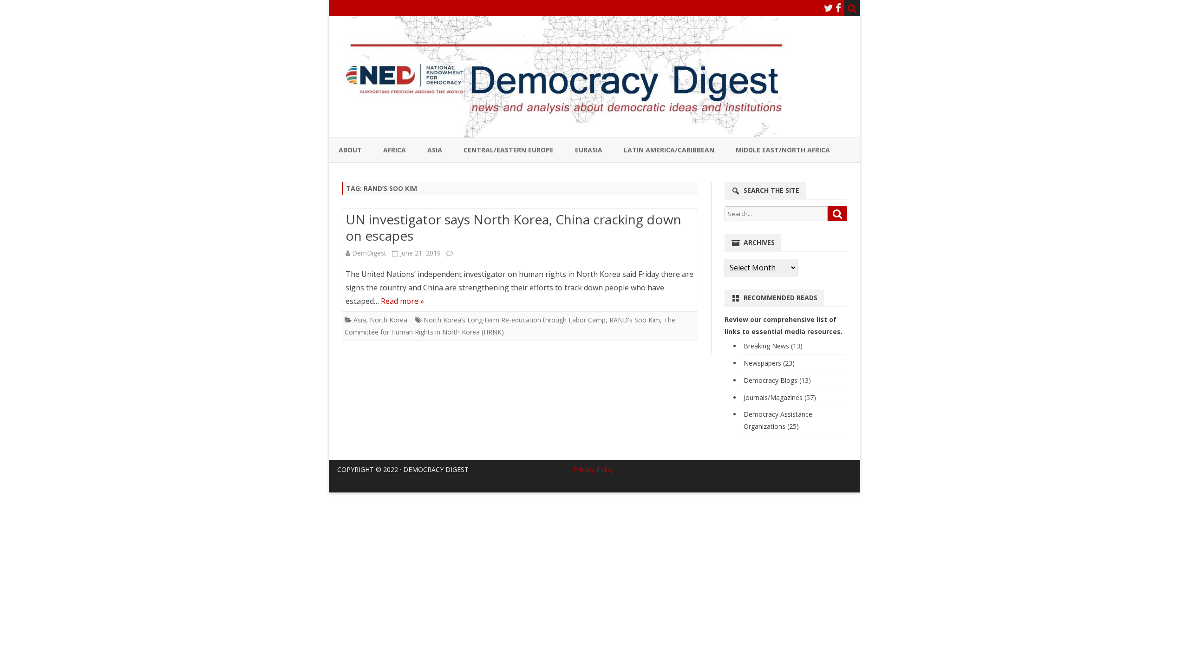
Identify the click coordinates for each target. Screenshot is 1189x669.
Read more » (402, 301)
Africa (394, 149)
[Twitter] (828, 7)
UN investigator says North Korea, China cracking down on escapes (513, 227)
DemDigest (369, 253)
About (350, 149)
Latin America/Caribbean (669, 149)
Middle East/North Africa (783, 149)
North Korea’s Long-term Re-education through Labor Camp (515, 319)
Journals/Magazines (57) (780, 397)
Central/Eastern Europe (509, 149)
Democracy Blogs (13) (777, 380)
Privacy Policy (593, 469)
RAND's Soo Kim (634, 319)
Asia (434, 149)
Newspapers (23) (769, 363)
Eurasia (588, 149)
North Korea (388, 319)
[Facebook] (838, 7)
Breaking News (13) (773, 345)
